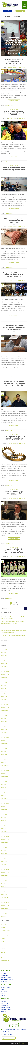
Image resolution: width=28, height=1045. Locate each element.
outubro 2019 (4, 875)
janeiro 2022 (4, 801)
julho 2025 (3, 685)
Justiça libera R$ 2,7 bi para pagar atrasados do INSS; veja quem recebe (12, 617)
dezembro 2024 (5, 704)
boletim (3, 927)
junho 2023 (4, 754)
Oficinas (3, 938)
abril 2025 (3, 693)
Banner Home (4, 924)
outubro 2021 (4, 809)
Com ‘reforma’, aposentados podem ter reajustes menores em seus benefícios (14, 327)
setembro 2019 (5, 878)
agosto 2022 (4, 781)
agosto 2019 (4, 880)
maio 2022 (3, 790)
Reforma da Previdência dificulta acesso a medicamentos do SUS (14, 61)
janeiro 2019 (4, 900)
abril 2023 (3, 759)
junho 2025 (4, 688)
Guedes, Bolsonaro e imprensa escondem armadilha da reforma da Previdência (14, 438)
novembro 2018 (5, 905)
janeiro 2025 (4, 702)
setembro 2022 (5, 779)
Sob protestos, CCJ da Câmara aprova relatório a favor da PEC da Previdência (14, 274)
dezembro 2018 (5, 902)
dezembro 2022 (5, 770)
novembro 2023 (5, 740)
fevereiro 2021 (4, 831)
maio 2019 (3, 889)
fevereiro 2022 (4, 798)
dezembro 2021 (5, 803)
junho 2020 (4, 853)
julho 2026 (3, 652)
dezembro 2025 (5, 671)
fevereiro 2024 (4, 732)
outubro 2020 (4, 842)
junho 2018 (4, 916)
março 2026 (4, 663)
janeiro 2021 (4, 834)
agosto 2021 (4, 814)
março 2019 (4, 894)
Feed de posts (4, 955)
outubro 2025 (4, 677)
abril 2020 (3, 858)
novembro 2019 (5, 872)
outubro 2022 (4, 776)
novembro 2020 (5, 839)
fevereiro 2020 (4, 864)
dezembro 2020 (5, 836)
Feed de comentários (6, 957)
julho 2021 (3, 817)
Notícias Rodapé (13, 165)
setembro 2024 (5, 713)
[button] (24, 4)
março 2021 (4, 828)
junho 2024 (4, 721)
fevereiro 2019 (4, 897)
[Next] (24, 37)
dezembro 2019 (5, 869)
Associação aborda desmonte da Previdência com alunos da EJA (14, 169)
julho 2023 (3, 751)
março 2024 (4, 729)
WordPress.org (5, 960)
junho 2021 (4, 820)
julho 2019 (3, 883)
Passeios (3, 941)
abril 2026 (3, 660)
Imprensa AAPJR (21, 67)
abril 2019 (3, 891)
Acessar (3, 952)
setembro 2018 (5, 911)
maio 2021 (3, 823)
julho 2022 (3, 784)
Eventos (3, 933)
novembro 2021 (5, 806)
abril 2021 (3, 825)
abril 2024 (3, 726)
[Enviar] (25, 608)
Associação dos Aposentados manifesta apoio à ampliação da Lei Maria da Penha (12, 622)
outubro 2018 (4, 908)
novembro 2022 (5, 773)
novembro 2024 (5, 707)
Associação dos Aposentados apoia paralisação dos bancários (13, 626)
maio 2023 (3, 757)
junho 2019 (4, 886)
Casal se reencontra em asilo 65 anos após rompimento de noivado (14, 113)
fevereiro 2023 (4, 765)
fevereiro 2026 (4, 666)
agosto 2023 (4, 748)
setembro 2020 (5, 845)
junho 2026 (4, 655)
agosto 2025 (4, 682)
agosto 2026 (4, 649)
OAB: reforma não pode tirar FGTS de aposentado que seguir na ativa (14, 220)
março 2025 (4, 696)
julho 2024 (3, 718)
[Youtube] (15, 1026)
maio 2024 (3, 724)
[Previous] (3, 37)
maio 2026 (3, 658)
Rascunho (3, 944)
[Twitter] (12, 1026)
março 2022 (4, 795)
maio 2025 (3, 691)
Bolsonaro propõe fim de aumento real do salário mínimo (14, 493)
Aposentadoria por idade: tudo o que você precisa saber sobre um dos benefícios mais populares (13, 636)
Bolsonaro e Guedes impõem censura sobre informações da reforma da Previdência (14, 383)
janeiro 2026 (4, 669)
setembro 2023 (5, 746)
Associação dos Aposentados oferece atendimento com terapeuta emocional (13, 631)
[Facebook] (9, 1026)
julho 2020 (3, 850)
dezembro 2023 (5, 737)
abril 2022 (3, 792)
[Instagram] (18, 1026)
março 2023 (4, 762)
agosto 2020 (4, 847)
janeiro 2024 (4, 735)
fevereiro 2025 (4, 699)
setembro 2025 (5, 680)
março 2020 (4, 861)
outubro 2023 (4, 743)
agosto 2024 (4, 715)
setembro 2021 (5, 812)
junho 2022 (4, 787)
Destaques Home (14, 58)
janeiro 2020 (4, 867)
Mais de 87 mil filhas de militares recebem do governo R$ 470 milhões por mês (14, 550)
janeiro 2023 (4, 768)
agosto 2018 (4, 913)
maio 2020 (3, 856)
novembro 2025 (5, 674)
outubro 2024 (4, 710)
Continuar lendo (14, 53)
